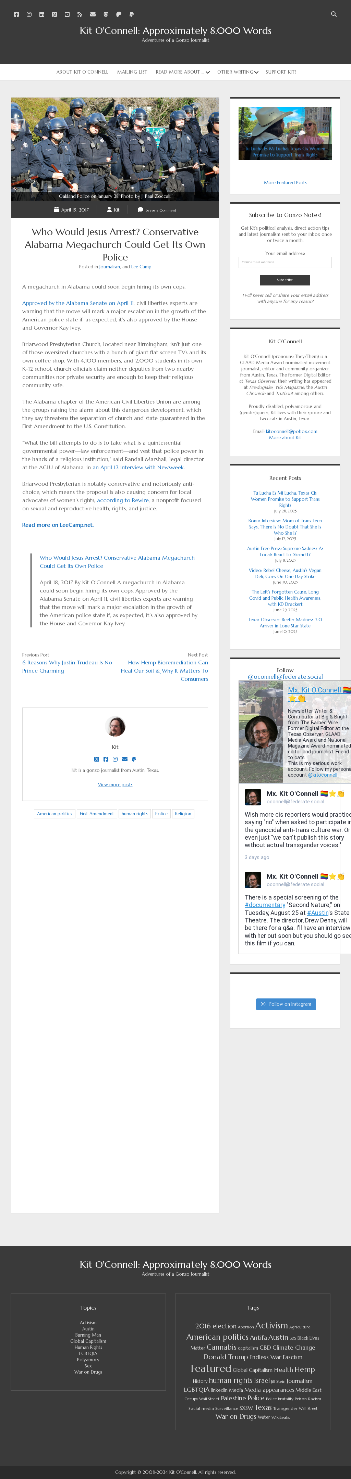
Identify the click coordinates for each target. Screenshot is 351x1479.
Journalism (109, 267)
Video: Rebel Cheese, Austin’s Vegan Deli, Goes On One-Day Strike (285, 573)
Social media (201, 1408)
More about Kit (285, 438)
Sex (88, 1366)
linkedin (219, 1390)
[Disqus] (115, 931)
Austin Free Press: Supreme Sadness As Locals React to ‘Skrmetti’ (285, 552)
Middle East (308, 1390)
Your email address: (285, 253)
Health (283, 1370)
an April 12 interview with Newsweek (138, 467)
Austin (88, 1329)
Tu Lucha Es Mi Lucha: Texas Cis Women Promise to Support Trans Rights (285, 499)
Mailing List (132, 72)
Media (236, 1390)
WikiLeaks (280, 1417)
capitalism (248, 1348)
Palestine (233, 1398)
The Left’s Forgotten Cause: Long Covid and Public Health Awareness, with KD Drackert (285, 598)
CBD (265, 1347)
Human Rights (88, 1347)
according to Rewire (123, 500)
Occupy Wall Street (201, 1399)
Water (264, 1417)
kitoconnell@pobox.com (291, 431)
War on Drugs (88, 1372)
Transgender (285, 1408)
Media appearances (269, 1390)
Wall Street (308, 1408)
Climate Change (294, 1347)
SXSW (246, 1408)
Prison (301, 1398)
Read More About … (180, 72)
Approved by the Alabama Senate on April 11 (78, 302)
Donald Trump (225, 1357)
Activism (88, 1323)
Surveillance (226, 1408)
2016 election (216, 1326)
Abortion (246, 1327)
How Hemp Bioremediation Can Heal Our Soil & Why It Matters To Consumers (164, 670)
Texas (263, 1407)
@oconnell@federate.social (285, 676)
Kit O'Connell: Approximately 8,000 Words (175, 31)
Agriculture (300, 1327)
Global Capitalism (88, 1341)
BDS (293, 1338)
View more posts (115, 785)
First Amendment (97, 814)
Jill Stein (278, 1381)
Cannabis (222, 1347)
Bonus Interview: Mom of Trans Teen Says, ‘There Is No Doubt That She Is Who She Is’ (285, 527)
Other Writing (235, 72)
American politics (54, 814)
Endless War (265, 1357)
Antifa (258, 1337)
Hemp (304, 1369)
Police (161, 814)
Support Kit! (281, 72)
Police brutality (279, 1399)
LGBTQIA (88, 1353)
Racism (314, 1399)
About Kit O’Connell (83, 72)
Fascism (293, 1357)
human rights (135, 814)
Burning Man (88, 1335)
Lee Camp (141, 267)
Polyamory (88, 1360)
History (200, 1381)
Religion (183, 814)
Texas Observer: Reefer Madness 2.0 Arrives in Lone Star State (285, 623)
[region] (285, 133)
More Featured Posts (285, 183)
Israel (262, 1381)
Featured (211, 1368)
